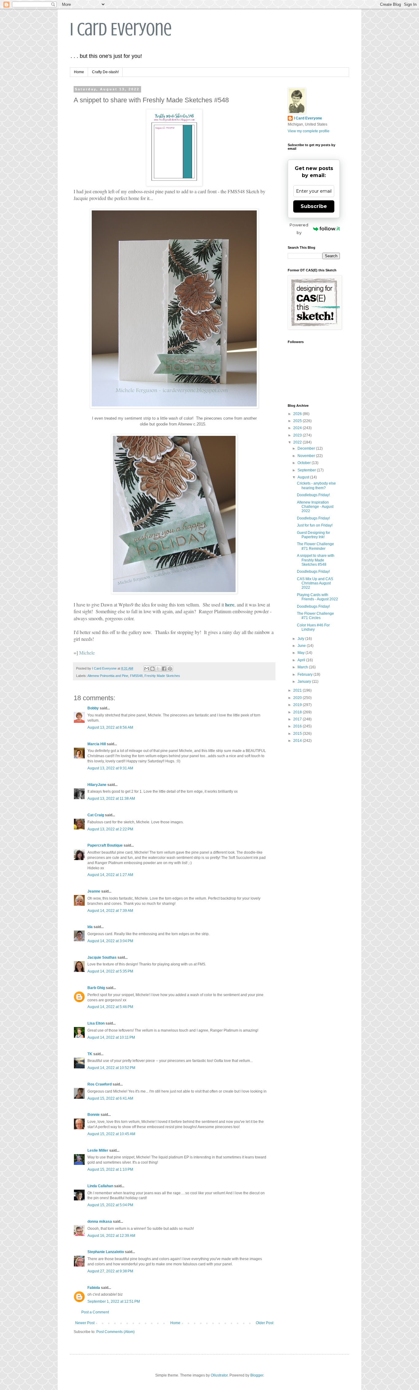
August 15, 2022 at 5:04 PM (110, 1205)
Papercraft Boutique (105, 845)
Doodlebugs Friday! (313, 495)
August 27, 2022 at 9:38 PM (110, 1271)
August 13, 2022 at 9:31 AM (110, 768)
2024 (298, 428)
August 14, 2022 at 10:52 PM (111, 1068)
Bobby (93, 708)
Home (79, 72)
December (307, 448)
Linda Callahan (100, 1186)
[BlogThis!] (152, 669)
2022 (298, 442)
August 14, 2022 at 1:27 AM (110, 875)
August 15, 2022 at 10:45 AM (111, 1134)
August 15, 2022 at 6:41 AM (110, 1098)
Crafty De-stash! (105, 72)
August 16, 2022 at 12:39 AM (111, 1235)
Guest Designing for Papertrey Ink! (313, 535)
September (307, 470)
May (302, 653)
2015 (298, 733)
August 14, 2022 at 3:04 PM (110, 941)
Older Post (264, 1323)
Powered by (299, 228)
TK (89, 1054)
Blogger (256, 1375)
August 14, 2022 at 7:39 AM (110, 910)
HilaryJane (96, 785)
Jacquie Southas (102, 957)
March (303, 667)
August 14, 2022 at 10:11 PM (111, 1037)
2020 (298, 698)
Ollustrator (219, 1375)
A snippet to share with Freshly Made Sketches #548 (315, 560)
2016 (298, 726)
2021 (298, 690)
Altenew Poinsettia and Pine (107, 676)
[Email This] (147, 669)
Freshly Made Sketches (162, 676)
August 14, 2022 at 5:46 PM (110, 1007)
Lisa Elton (96, 1023)
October (305, 463)
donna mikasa (99, 1221)
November (307, 456)
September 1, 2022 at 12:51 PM (113, 1301)
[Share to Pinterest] (170, 669)
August (304, 477)
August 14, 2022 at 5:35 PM (110, 971)
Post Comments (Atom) (115, 1332)
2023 (298, 435)
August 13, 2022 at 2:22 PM (110, 829)
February (305, 674)
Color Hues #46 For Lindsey (313, 627)
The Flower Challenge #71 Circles (315, 615)
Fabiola (93, 1288)
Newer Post (84, 1323)
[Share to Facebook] (164, 669)
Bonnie (93, 1114)
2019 (298, 705)
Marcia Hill (96, 744)
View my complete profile (308, 131)
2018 (298, 712)
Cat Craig (95, 815)
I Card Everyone (121, 29)
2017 (298, 719)
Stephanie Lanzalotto (105, 1252)
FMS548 (136, 676)
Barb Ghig (96, 988)
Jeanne (93, 891)
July (301, 638)
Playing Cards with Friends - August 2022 (317, 597)
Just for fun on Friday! (315, 525)
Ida (90, 927)
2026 (298, 414)
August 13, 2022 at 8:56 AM (110, 727)
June (302, 646)
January (305, 681)
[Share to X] (158, 669)
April (302, 660)
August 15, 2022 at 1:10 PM (110, 1169)
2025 (298, 421)
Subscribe (314, 206)
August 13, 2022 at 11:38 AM (111, 798)
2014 (298, 740)
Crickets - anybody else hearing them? (316, 485)
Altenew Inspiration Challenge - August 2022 (315, 506)
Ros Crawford (99, 1084)
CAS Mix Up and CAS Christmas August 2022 (315, 583)
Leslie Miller (97, 1150)
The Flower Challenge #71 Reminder (315, 546)
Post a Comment (95, 1312)
